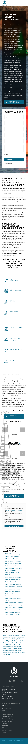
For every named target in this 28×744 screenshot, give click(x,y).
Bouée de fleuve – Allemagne (12, 581)
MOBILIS (11, 740)
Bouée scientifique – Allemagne (13, 612)
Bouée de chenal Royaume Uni (16, 637)
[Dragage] (6, 302)
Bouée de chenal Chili (13, 652)
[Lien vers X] (22, 681)
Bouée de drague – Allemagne (12, 579)
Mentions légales (7, 730)
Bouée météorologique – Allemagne (14, 607)
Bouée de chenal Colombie (10, 648)
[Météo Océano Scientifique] (6, 340)
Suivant (22, 429)
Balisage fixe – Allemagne (11, 558)
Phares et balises (16, 327)
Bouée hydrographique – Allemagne (14, 605)
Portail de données (7, 716)
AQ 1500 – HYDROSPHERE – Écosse (17, 432)
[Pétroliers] (6, 313)
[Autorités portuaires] (6, 280)
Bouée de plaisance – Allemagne (13, 589)
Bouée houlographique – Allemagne (14, 602)
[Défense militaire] (6, 291)
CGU (3, 728)
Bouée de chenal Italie (17, 641)
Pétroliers (14, 312)
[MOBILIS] (11, 3)
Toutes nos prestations (8, 721)
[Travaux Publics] (6, 351)
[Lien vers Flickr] (18, 681)
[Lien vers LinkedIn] (10, 681)
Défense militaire (16, 290)
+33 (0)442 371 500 (8, 696)
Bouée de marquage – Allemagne (13, 584)
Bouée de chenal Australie (14, 646)
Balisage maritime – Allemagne (13, 561)
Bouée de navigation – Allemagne (13, 586)
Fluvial (12, 360)
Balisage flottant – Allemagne (12, 556)
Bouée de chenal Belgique (9, 639)
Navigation (5, 725)
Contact (4, 732)
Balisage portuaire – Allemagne (13, 563)
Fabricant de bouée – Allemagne (13, 554)
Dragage (13, 301)
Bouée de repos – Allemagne (12, 591)
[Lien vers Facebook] (6, 681)
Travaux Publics (16, 349)
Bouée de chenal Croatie (9, 643)
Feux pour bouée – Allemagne (12, 614)
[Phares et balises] (6, 329)
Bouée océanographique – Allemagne (14, 609)
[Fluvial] (6, 362)
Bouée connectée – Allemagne (12, 566)
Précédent (5, 429)
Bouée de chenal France (9, 635)
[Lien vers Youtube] (14, 681)
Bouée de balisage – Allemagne (13, 577)
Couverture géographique (9, 719)
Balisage (4, 723)
